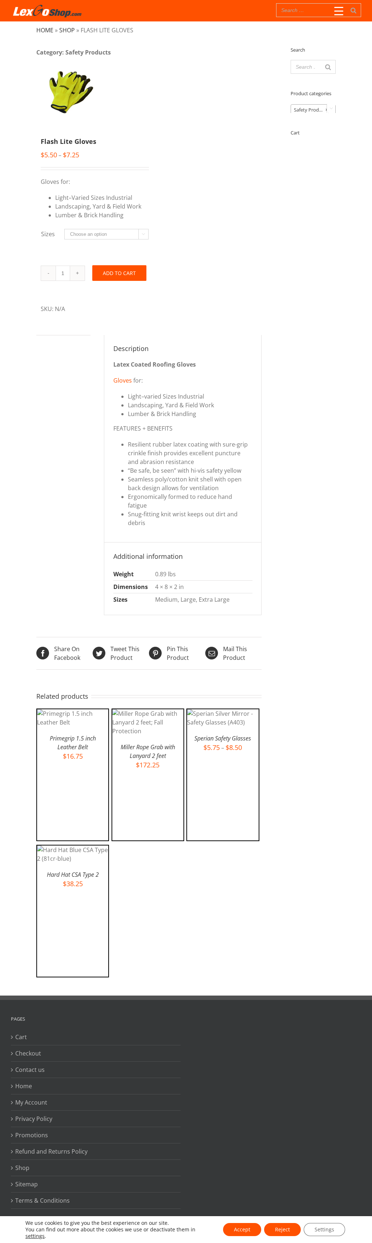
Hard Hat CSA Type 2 (73, 875)
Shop (67, 30)
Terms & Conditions (42, 1200)
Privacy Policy (33, 1119)
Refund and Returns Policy (51, 1151)
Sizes (48, 234)
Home (44, 30)
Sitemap (26, 1184)
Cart (21, 1037)
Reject (282, 1229)
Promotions (31, 1135)
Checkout (28, 1053)
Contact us (30, 1070)
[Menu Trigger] (339, 11)
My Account (31, 1102)
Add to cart (119, 273)
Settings (324, 1229)
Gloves (122, 380)
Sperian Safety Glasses (222, 738)
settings (35, 1236)
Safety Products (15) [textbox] (314, 109)
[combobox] (313, 109)
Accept (242, 1229)
